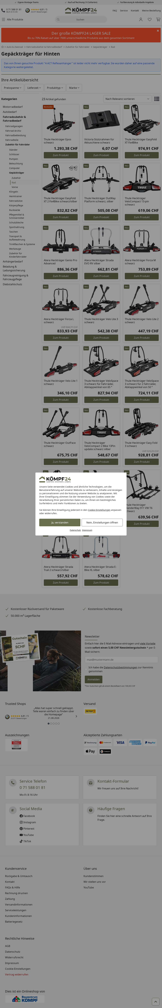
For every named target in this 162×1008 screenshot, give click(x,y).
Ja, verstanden (59, 522)
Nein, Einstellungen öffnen (102, 522)
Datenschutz (75, 530)
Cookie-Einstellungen (99, 509)
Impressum (87, 530)
